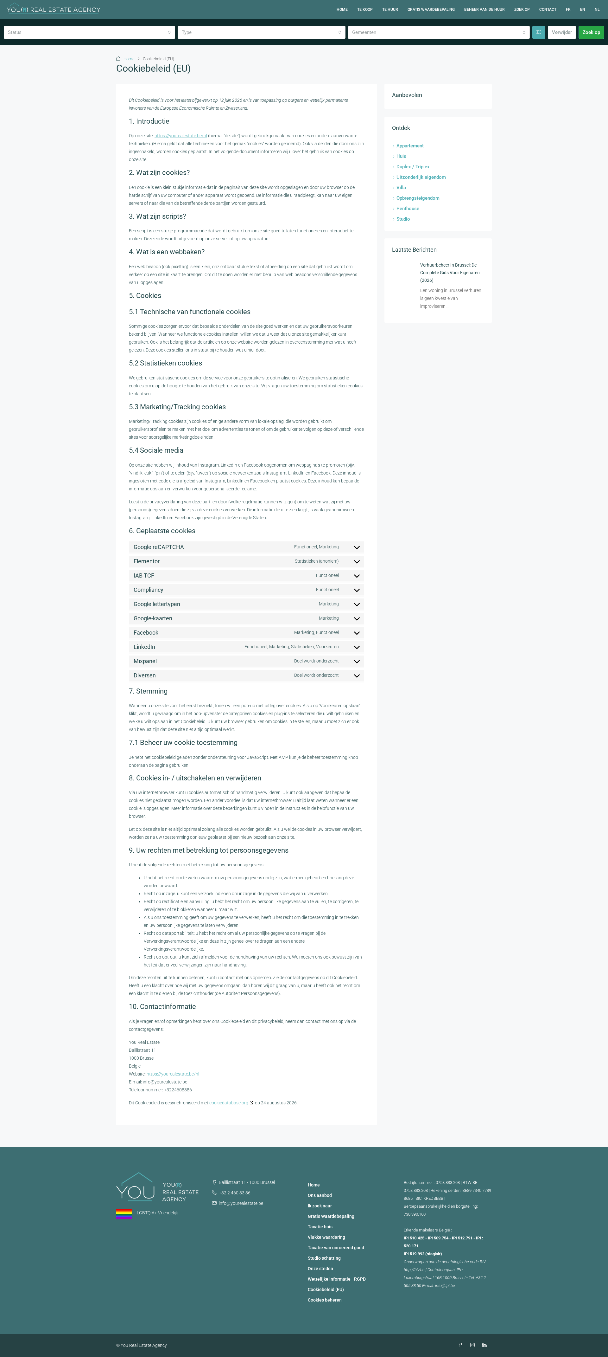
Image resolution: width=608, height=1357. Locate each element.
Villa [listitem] (401, 188)
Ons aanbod (320, 1195)
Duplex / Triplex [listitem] (413, 167)
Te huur (390, 9)
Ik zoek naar (320, 1205)
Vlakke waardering (326, 1237)
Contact (547, 9)
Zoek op (522, 9)
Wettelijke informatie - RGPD (337, 1279)
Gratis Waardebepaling (431, 9)
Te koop (365, 9)
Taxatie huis (320, 1226)
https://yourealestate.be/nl (181, 135)
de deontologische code (457, 1261)
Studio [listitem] (403, 219)
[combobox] (89, 32)
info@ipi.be (445, 1285)
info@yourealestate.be (241, 1203)
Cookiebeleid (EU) (326, 1289)
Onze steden (320, 1268)
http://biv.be (414, 1269)
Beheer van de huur (484, 9)
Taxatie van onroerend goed (336, 1247)
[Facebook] (461, 1345)
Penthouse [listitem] (407, 208)
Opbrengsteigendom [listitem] (418, 198)
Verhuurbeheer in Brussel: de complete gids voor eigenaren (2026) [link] (450, 272)
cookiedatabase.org (228, 1102)
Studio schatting (324, 1258)
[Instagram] (473, 1345)
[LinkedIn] (485, 1345)
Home (342, 9)
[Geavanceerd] (538, 32)
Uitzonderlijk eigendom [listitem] (421, 177)
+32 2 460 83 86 (234, 1192)
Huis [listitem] (401, 156)
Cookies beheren (325, 1299)
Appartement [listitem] (410, 146)
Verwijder (562, 32)
